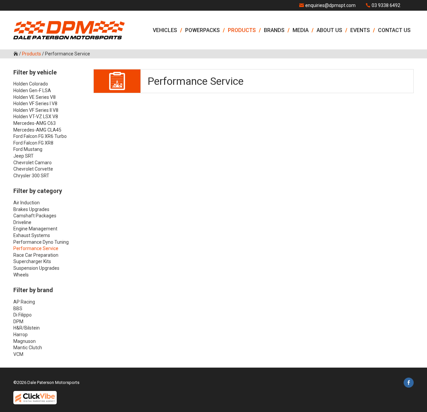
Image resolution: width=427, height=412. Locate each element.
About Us (329, 30)
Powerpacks (202, 30)
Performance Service (35, 248)
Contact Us (394, 30)
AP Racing (24, 301)
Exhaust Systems (31, 235)
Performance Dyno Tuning (41, 242)
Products (242, 30)
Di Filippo (22, 315)
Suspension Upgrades (36, 268)
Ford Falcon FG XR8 (33, 143)
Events (360, 30)
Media (301, 30)
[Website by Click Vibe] (35, 397)
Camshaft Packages (34, 215)
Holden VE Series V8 (34, 97)
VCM (18, 354)
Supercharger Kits (32, 261)
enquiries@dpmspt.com (330, 5)
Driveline (22, 222)
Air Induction (26, 202)
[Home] (69, 30)
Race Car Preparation (35, 255)
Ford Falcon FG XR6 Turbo (40, 136)
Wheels (21, 274)
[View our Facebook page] (409, 384)
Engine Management (35, 228)
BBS (17, 308)
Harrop (20, 334)
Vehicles (165, 30)
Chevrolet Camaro (32, 162)
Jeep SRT (23, 156)
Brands (274, 30)
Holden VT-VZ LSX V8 (35, 116)
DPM (18, 321)
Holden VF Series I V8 (35, 103)
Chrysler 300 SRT (31, 175)
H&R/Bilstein (26, 328)
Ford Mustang (27, 149)
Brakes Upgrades (31, 209)
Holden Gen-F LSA (32, 90)
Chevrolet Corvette (33, 169)
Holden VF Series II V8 (35, 110)
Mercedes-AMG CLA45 (37, 130)
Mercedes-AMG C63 (34, 123)
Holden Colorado (30, 83)
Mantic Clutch (27, 347)
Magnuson (24, 341)
